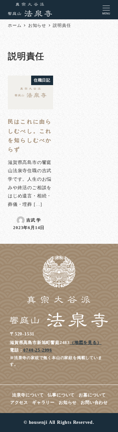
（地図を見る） (86, 342)
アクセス (19, 402)
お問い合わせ (94, 402)
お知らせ (68, 402)
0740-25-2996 (37, 350)
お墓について (92, 395)
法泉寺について (28, 395)
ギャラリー (43, 402)
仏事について (61, 395)
